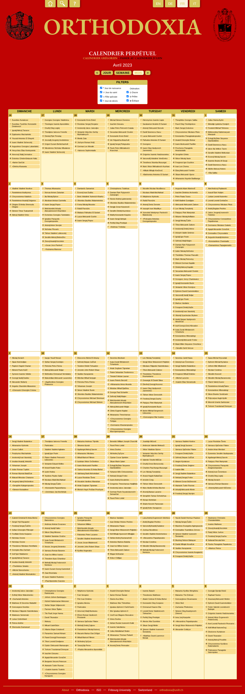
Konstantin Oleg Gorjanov (153, 603)
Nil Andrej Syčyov (117, 453)
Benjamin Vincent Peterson (55, 661)
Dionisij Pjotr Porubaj (53, 136)
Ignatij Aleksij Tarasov (20, 130)
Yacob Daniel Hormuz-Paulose (187, 518)
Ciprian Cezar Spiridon (119, 457)
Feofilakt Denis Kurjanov (22, 534)
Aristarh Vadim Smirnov (184, 233)
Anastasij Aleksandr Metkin (219, 599)
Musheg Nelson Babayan (185, 540)
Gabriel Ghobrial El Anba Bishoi (24, 518)
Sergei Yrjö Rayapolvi (20, 522)
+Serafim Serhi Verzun (184, 348)
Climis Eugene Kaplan (119, 411)
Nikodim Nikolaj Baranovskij (219, 378)
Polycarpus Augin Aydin (217, 398)
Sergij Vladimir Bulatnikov (185, 366)
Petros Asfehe (17, 623)
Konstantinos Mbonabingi (185, 336)
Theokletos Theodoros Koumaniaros (152, 375)
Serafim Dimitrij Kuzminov (120, 211)
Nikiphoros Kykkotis (151, 196)
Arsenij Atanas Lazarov (152, 492)
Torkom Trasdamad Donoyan (220, 406)
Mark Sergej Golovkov (184, 128)
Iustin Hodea (50, 472)
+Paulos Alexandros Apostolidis (89, 649)
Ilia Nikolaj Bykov (51, 196)
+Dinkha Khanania (19, 166)
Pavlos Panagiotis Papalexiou (220, 544)
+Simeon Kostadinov (20, 489)
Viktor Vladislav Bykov (152, 449)
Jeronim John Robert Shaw (88, 370)
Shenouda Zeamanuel (21, 627)
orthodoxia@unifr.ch (171, 690)
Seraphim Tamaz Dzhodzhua (154, 496)
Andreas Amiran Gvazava (55, 524)
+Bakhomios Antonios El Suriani (155, 174)
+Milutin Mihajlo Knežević (153, 170)
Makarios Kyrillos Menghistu (186, 591)
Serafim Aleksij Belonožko (55, 237)
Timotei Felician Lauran (119, 376)
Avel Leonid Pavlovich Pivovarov (221, 624)
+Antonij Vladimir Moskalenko (24, 574)
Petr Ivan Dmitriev (84, 599)
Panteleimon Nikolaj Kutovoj (88, 629)
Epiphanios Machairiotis (21, 134)
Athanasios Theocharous (120, 415)
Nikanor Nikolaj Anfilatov (185, 217)
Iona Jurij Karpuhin (182, 617)
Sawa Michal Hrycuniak (217, 358)
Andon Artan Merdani (216, 449)
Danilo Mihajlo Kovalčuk (184, 544)
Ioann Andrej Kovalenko (119, 480)
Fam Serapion (83, 595)
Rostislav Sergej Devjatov (87, 124)
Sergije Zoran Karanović (120, 207)
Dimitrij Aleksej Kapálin (184, 267)
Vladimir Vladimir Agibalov (55, 449)
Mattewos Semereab (20, 615)
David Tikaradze (51, 617)
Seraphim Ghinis (182, 154)
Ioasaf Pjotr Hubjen (215, 192)
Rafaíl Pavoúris (83, 209)
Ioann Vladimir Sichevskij (22, 142)
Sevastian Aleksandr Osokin (121, 132)
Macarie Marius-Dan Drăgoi (88, 633)
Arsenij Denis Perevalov (119, 645)
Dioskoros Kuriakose (216, 632)
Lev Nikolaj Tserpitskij (184, 209)
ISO (98, 690)
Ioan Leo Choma (182, 166)
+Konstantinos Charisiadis (218, 241)
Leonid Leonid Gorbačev (218, 201)
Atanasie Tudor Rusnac (184, 485)
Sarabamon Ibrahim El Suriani (154, 124)
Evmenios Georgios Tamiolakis (57, 215)
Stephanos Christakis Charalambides (216, 519)
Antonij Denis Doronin (151, 205)
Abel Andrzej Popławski (217, 188)
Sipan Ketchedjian (19, 362)
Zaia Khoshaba (51, 573)
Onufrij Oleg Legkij (52, 128)
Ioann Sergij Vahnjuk (118, 219)
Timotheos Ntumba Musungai (154, 162)
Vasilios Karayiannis (85, 374)
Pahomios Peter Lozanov (87, 535)
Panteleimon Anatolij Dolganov (24, 201)
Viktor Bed (179, 603)
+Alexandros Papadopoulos (154, 538)
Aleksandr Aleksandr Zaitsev (186, 205)
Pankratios (49, 445)
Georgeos (147, 144)
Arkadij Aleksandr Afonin (185, 489)
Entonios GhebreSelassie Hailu (24, 158)
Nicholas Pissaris (52, 229)
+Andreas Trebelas (118, 227)
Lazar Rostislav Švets (86, 477)
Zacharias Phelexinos (184, 607)
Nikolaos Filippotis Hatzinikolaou (155, 366)
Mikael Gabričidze (52, 625)
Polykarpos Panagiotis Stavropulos (217, 651)
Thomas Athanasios (53, 188)
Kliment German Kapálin (185, 263)
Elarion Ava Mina (116, 599)
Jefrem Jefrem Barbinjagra (55, 597)
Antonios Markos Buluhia (120, 542)
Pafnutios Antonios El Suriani (154, 140)
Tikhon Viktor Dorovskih (152, 395)
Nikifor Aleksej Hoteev (217, 169)
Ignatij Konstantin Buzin (184, 283)
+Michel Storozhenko (20, 570)
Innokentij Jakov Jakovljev (88, 128)
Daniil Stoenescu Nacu (152, 132)
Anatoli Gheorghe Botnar (185, 140)
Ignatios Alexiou (83, 603)
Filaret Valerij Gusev (216, 382)
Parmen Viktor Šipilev (53, 609)
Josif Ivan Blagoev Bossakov (122, 615)
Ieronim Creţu (148, 480)
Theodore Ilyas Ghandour (55, 559)
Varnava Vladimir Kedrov (185, 441)
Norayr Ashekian (149, 500)
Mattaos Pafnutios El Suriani (88, 213)
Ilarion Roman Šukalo (118, 595)
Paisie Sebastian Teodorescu (122, 372)
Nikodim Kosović (215, 374)
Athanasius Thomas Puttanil (121, 635)
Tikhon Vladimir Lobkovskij (55, 233)
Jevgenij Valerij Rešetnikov (23, 481)
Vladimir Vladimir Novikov (22, 188)
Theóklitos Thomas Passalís (186, 255)
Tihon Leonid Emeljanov (54, 641)
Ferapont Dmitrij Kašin (184, 307)
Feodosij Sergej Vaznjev (185, 493)
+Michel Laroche (182, 378)
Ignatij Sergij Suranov (183, 445)
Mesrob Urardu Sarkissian (218, 402)
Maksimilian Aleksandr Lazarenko (58, 378)
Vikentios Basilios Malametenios (90, 201)
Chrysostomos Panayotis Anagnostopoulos (218, 466)
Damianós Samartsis (85, 188)
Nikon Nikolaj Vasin (183, 158)
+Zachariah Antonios (20, 599)
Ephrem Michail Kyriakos (218, 362)
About (65, 690)
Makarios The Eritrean (184, 595)
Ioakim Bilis (179, 469)
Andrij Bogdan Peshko (217, 209)
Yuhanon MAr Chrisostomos (121, 472)
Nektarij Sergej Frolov (119, 476)
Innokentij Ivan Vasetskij (185, 311)
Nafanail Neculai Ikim (216, 540)
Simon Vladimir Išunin (85, 390)
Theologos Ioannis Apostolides (57, 124)
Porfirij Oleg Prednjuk (118, 223)
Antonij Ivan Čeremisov (184, 362)
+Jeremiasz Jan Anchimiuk (55, 492)
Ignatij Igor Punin (182, 237)
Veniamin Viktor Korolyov (185, 287)
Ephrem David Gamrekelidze (187, 291)
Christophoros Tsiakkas (119, 188)
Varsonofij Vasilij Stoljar (184, 295)
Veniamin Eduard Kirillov (54, 464)
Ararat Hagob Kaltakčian (152, 476)
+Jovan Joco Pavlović (53, 245)
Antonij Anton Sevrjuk (53, 225)
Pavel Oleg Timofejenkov (185, 124)
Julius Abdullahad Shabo (120, 631)
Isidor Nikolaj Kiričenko (184, 251)
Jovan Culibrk (17, 449)
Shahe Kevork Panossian (153, 504)
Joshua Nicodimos (150, 530)
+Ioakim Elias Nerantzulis (185, 382)
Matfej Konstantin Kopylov (120, 215)
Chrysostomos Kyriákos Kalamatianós (218, 645)
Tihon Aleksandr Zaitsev (185, 225)
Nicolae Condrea (215, 370)
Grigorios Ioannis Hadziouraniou (156, 154)
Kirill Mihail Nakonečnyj (217, 628)
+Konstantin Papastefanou (55, 488)
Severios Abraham (117, 358)
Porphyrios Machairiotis (21, 453)
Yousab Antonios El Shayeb (23, 138)
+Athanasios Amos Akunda (121, 384)
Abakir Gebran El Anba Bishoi (154, 599)
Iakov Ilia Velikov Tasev (217, 149)
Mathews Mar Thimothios (120, 603)
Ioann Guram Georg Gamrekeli (57, 569)
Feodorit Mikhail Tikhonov (218, 128)
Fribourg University (119, 690)
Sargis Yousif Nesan (53, 358)
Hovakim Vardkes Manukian (88, 481)
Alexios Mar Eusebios (151, 621)
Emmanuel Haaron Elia (152, 607)
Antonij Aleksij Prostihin (217, 640)
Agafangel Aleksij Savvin (87, 449)
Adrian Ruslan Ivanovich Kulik (122, 623)
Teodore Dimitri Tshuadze (87, 366)
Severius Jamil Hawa (183, 358)
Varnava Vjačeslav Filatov (185, 449)
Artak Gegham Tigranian (120, 368)
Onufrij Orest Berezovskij (153, 464)
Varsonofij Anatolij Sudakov (153, 526)
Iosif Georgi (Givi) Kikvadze (186, 326)
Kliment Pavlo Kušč (20, 370)
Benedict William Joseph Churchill (123, 441)
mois (138, 72)
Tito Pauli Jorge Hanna (54, 613)
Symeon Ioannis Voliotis (21, 374)
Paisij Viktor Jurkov (216, 532)
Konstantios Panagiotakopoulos (188, 136)
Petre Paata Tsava (182, 196)
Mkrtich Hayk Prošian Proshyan (90, 489)
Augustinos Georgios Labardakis (25, 146)
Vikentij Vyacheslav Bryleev (186, 315)
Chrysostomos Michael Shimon (89, 402)
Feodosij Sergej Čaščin (21, 526)
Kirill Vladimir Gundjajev (184, 201)
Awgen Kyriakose (182, 461)
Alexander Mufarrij (19, 382)
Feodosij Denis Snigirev (184, 465)
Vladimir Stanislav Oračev (55, 536)
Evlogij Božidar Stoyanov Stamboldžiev (218, 139)
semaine (123, 72)
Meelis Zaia (81, 138)
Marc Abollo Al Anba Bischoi (154, 488)
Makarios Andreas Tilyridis (88, 441)
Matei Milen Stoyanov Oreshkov (188, 344)
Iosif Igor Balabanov (20, 554)
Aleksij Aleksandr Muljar (54, 370)
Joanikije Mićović (149, 441)
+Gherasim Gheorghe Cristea (24, 390)
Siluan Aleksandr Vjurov (184, 174)
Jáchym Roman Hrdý (86, 142)
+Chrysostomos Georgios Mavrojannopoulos (120, 430)
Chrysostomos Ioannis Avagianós (188, 552)
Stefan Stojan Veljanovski (55, 605)
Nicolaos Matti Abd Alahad (153, 192)
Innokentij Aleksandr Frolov (186, 340)
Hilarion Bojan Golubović (54, 629)
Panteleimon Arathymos (21, 192)
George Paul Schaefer (119, 392)
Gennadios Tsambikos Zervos (187, 530)
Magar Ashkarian (117, 554)
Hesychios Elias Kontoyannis (24, 150)
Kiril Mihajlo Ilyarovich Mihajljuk (122, 534)
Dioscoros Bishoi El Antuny (88, 358)
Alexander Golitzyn (183, 629)
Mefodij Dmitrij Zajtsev (86, 625)
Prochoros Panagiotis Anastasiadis (184, 149)
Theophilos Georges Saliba (186, 120)
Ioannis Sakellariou (117, 627)
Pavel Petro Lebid (117, 445)
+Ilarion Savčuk (18, 162)
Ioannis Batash (149, 591)
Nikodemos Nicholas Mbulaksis (57, 148)
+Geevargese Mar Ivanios (153, 417)
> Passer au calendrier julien (140, 58)
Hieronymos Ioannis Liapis (153, 120)
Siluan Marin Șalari (117, 461)
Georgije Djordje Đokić (217, 591)
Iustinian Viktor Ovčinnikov (88, 461)
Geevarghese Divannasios (186, 599)
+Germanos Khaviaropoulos (121, 425)
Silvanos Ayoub (83, 445)
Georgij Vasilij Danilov (20, 378)
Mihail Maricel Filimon (85, 457)
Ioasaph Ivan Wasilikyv (152, 209)
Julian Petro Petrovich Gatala (122, 128)
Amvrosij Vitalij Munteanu (87, 611)
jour (107, 72)
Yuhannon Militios (84, 524)
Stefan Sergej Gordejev (54, 362)
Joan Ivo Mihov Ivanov (54, 555)
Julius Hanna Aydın (216, 120)
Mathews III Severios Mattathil (24, 603)
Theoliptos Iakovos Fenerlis (56, 132)
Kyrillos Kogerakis (84, 551)
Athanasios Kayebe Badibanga (187, 178)
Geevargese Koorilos (20, 607)
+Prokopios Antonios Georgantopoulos (151, 220)
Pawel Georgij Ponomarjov (55, 637)
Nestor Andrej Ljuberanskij (120, 199)
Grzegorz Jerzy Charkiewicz (187, 279)
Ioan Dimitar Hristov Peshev (121, 522)
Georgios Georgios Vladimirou (57, 120)
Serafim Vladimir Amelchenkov (89, 539)
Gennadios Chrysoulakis (218, 233)
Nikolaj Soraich (18, 358)
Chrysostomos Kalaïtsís (22, 196)
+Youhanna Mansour (53, 249)
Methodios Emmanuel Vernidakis (58, 374)
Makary (48, 621)
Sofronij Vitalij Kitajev (183, 241)
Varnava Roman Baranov (218, 484)
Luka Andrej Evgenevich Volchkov (156, 518)
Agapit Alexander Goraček (218, 229)
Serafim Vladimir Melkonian (219, 153)
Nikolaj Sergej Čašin (53, 484)
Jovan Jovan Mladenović (87, 543)
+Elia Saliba (212, 173)
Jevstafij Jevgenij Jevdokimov (57, 140)
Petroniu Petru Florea (53, 366)
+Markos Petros (214, 548)
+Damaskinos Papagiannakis (220, 245)
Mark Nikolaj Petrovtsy (184, 259)
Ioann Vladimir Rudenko (54, 577)
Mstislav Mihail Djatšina (119, 388)
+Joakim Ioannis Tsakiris (55, 669)
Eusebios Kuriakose (20, 120)
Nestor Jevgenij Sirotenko (55, 547)
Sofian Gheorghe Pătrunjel (22, 530)
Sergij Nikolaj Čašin (183, 221)
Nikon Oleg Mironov (53, 532)
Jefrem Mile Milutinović (217, 366)
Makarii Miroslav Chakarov (23, 477)
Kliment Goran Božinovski (185, 481)
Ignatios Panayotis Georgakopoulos (52, 220)
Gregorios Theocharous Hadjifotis (123, 484)
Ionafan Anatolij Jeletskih (22, 461)
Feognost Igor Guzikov (184, 162)
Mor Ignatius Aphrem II (119, 611)
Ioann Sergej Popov (52, 205)
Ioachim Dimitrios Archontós (186, 192)
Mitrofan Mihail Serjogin (86, 378)
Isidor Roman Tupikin (20, 469)
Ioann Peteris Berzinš (118, 380)
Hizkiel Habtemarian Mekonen (57, 601)
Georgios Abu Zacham (21, 550)
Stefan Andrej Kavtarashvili (121, 538)
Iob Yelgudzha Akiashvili (119, 140)
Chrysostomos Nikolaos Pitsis (187, 132)
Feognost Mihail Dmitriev (185, 374)
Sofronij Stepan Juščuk (86, 362)
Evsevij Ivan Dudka (85, 192)
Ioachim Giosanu (117, 124)
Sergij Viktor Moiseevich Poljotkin (156, 362)
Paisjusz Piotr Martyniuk (185, 213)
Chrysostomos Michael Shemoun (90, 398)
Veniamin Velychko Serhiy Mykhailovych (87, 133)
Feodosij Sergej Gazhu (152, 399)
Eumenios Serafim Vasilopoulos (220, 453)
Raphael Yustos (214, 595)
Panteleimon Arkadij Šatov (218, 386)
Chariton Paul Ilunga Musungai (155, 468)
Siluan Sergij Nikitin (150, 625)
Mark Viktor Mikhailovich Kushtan (156, 166)
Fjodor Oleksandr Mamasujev (57, 645)
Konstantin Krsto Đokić (86, 120)
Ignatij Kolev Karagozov (152, 508)
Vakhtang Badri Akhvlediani (88, 473)
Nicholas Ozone (18, 538)
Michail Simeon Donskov (120, 120)
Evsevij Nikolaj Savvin (217, 157)
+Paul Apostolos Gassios (55, 581)
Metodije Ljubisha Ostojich (218, 124)
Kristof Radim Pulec (52, 468)
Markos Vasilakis (182, 303)
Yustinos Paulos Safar (53, 476)
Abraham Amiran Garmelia (55, 201)
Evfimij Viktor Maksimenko (22, 595)
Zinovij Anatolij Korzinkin (54, 241)
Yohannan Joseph (84, 386)
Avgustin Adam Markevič (185, 188)
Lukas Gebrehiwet (19, 619)
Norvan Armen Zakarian (54, 192)
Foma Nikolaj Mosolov (86, 205)
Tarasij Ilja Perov (84, 645)
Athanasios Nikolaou (85, 453)
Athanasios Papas (117, 526)
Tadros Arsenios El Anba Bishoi (89, 469)
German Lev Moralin (85, 146)
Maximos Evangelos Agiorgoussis (188, 526)
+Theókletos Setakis (20, 566)
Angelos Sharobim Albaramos (24, 386)
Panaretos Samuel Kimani (55, 633)
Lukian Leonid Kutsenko (217, 196)
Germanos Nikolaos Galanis (219, 225)
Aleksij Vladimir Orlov (20, 215)
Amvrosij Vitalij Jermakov (22, 154)
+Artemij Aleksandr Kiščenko (219, 488)
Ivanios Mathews (215, 524)
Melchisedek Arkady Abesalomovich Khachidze (55, 210)
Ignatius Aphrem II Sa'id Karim (122, 607)
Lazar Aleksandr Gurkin (152, 136)
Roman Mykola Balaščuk (22, 473)
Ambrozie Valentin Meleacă (153, 445)
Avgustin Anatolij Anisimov (218, 237)
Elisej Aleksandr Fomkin (184, 170)
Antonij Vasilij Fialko (52, 528)
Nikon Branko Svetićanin (218, 394)
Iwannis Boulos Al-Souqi (217, 161)
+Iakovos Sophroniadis (86, 150)
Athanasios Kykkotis (20, 445)
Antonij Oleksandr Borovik (153, 128)
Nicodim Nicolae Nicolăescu (154, 188)
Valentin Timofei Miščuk (152, 460)
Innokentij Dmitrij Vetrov (184, 229)
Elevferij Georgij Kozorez (153, 384)
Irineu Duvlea (115, 449)
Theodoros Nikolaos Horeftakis (24, 546)
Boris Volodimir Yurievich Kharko (90, 196)
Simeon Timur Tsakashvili (22, 211)
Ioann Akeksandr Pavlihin (185, 144)
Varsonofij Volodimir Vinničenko (155, 158)
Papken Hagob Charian (21, 366)
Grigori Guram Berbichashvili (56, 144)
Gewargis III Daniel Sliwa (153, 380)
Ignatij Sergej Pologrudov (120, 144)
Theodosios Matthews (151, 595)
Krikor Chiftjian (116, 558)
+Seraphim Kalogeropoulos (23, 485)
